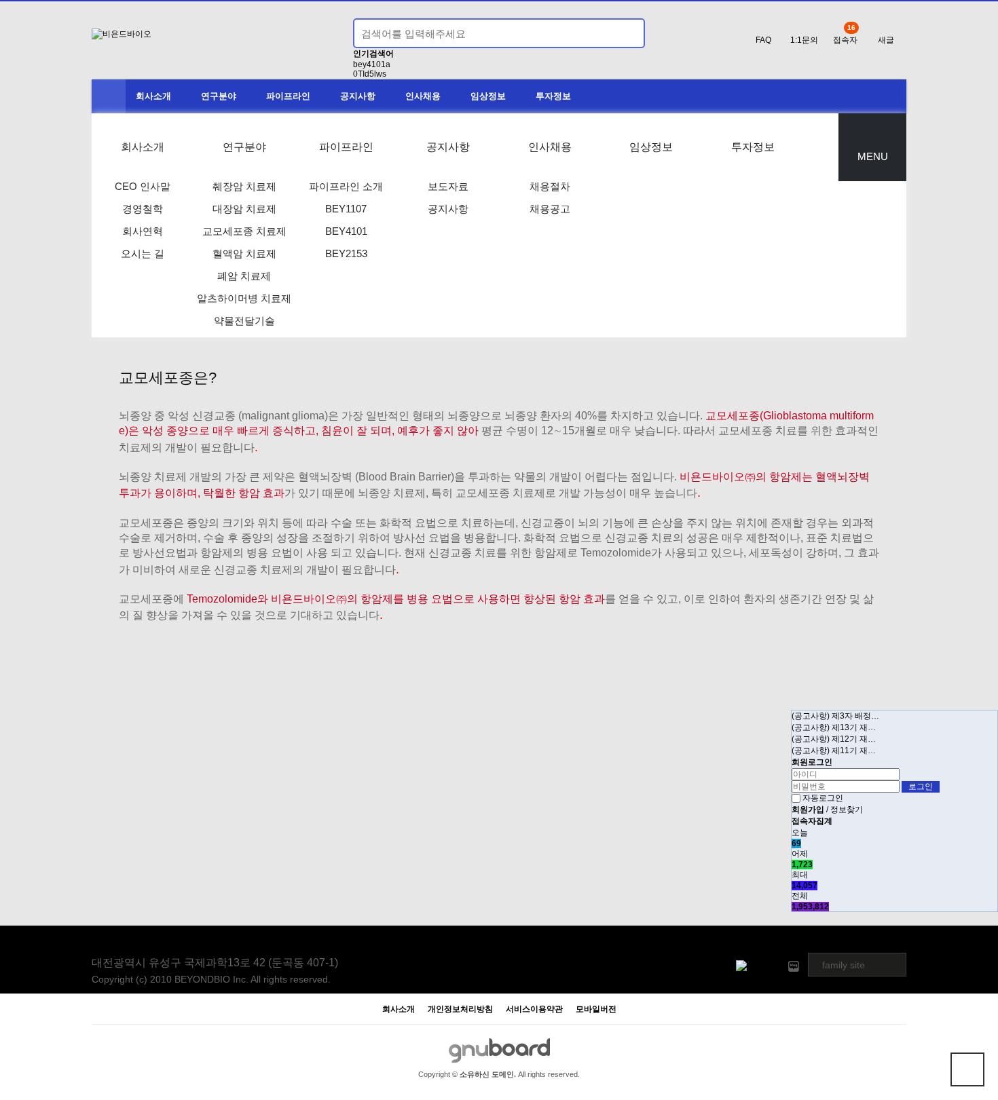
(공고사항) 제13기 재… (834, 727)
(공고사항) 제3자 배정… (835, 716)
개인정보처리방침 (460, 1009)
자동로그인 (822, 798)
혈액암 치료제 (244, 253)
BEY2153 (346, 253)
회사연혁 (142, 231)
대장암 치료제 (244, 209)
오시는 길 (142, 253)
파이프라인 (288, 96)
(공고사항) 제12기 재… (834, 739)
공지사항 (357, 96)
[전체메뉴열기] (109, 96)
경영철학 (142, 209)
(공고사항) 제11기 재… (834, 750)
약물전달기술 (244, 321)
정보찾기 (846, 809)
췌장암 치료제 (244, 186)
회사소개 (153, 96)
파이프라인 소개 (346, 186)
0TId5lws (369, 74)
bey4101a (371, 64)
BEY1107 (346, 209)
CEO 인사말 (142, 186)
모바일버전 (596, 1009)
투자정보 (553, 96)
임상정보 (488, 96)
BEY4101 (346, 231)
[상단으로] (967, 1069)
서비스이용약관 (534, 1009)
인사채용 (423, 96)
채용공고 (550, 209)
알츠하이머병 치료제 (244, 298)
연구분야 (218, 96)
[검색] (627, 33)
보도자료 (448, 186)
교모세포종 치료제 (244, 231)
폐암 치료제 (244, 276)
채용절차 (550, 186)
